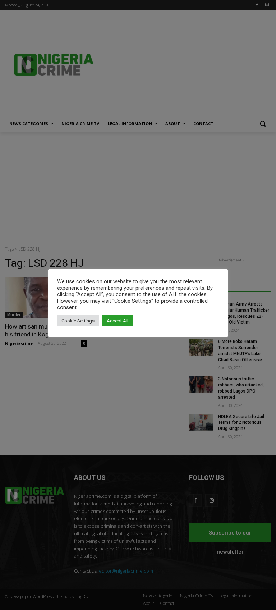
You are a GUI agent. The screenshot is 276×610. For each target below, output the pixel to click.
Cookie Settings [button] (78, 321)
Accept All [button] (117, 321)
